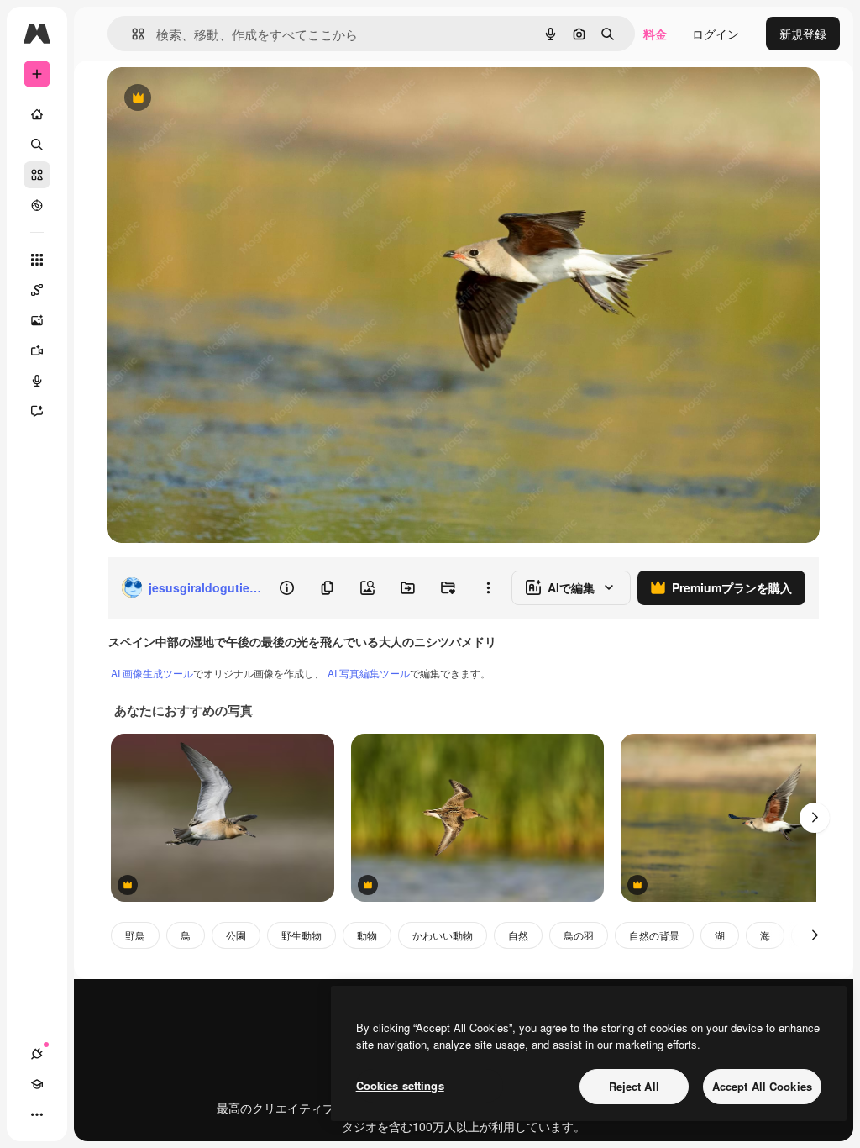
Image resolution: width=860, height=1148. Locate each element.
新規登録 (802, 33)
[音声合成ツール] (37, 380)
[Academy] (37, 1084)
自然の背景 (654, 935)
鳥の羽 (579, 935)
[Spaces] (37, 289)
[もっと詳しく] (37, 205)
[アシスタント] (37, 411)
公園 (236, 935)
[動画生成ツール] (37, 350)
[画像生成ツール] (37, 320)
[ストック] (37, 174)
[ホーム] (37, 114)
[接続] (37, 1053)
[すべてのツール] (37, 259)
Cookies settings (400, 1085)
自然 (518, 935)
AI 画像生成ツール (152, 673)
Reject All (634, 1086)
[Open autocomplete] (131, 34)
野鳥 (135, 935)
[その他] (37, 1114)
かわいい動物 (442, 935)
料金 (655, 33)
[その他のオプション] (488, 587)
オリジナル (222, 99)
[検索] (37, 144)
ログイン (715, 33)
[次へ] (815, 818)
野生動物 (301, 935)
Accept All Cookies (762, 1086)
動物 (367, 935)
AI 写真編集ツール (369, 673)
